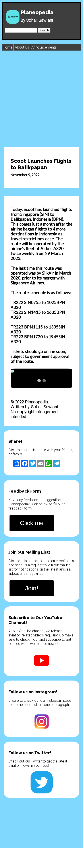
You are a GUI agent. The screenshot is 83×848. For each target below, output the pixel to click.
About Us (22, 47)
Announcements (44, 47)
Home (7, 47)
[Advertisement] (41, 98)
